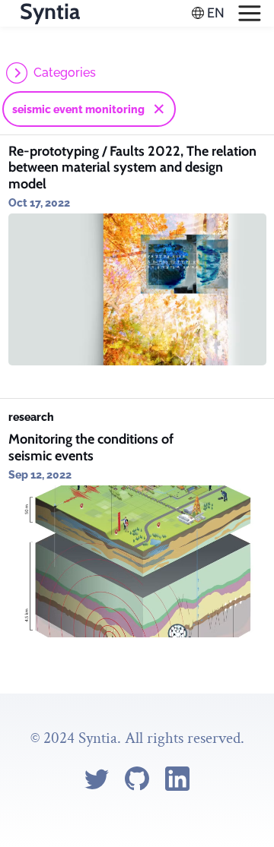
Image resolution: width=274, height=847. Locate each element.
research (31, 417)
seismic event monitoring (78, 109)
